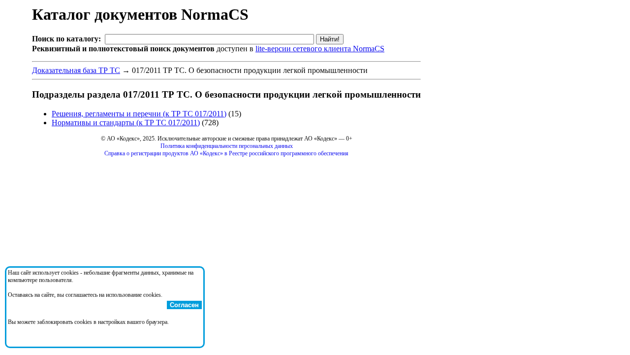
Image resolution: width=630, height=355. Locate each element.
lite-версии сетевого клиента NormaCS (319, 48)
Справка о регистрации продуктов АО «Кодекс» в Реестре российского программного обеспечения (226, 153)
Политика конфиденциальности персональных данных (226, 145)
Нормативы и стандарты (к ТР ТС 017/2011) (126, 122)
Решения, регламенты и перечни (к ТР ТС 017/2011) (139, 113)
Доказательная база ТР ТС (76, 70)
